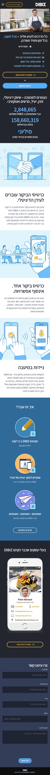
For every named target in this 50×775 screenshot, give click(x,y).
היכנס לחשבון (25, 85)
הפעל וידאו (23, 46)
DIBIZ (40, 4)
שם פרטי (45, 669)
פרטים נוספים (25, 530)
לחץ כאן (22, 445)
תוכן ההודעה (43, 728)
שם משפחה (44, 684)
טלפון (46, 713)
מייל (46, 698)
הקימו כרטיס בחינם (14, 5)
